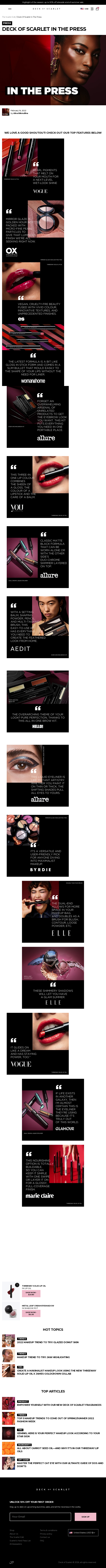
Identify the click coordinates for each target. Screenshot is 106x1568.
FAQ (42, 1541)
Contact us (45, 1537)
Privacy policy (46, 1534)
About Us (14, 1534)
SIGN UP (85, 1517)
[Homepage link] (46, 9)
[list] (84, 9)
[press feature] (53, 701)
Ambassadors (16, 1544)
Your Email (18, 1516)
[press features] (53, 169)
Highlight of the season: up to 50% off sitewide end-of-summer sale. (53, 2)
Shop (12, 1530)
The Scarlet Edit (8, 17)
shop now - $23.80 (31, 1294)
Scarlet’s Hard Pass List (20, 1541)
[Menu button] (9, 8)
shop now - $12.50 (31, 1313)
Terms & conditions (48, 1530)
